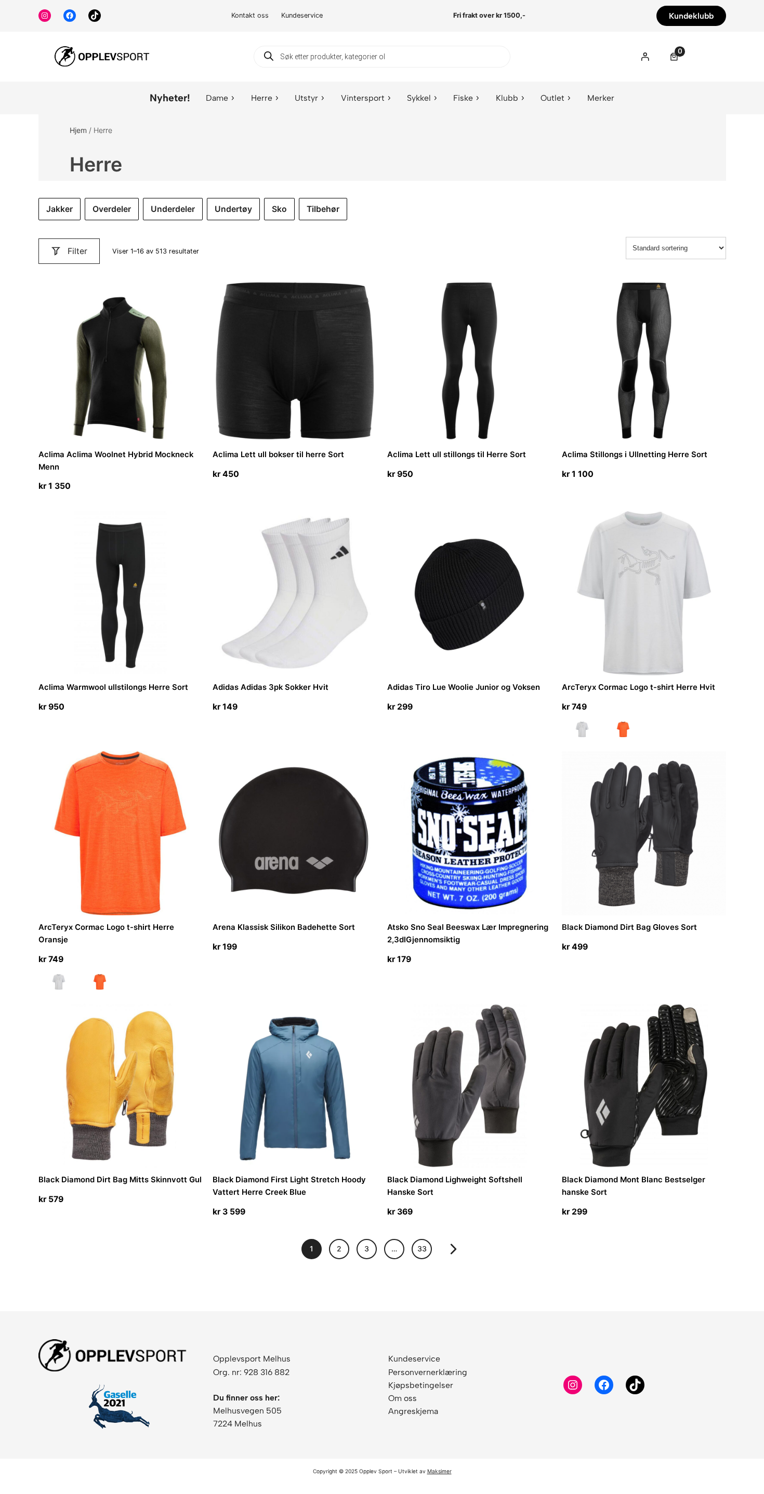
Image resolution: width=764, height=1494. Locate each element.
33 (422, 1248)
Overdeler (112, 209)
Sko (279, 209)
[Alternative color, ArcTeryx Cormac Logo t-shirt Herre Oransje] (623, 731)
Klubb (507, 98)
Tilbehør (323, 209)
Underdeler (173, 209)
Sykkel (419, 98)
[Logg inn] (645, 56)
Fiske (463, 98)
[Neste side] (453, 1249)
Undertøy (233, 209)
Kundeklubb (691, 16)
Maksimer (439, 1471)
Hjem (78, 130)
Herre (261, 98)
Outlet (552, 98)
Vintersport (363, 98)
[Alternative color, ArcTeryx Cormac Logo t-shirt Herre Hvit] (582, 731)
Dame (217, 98)
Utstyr (306, 98)
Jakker (59, 209)
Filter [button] (77, 251)
